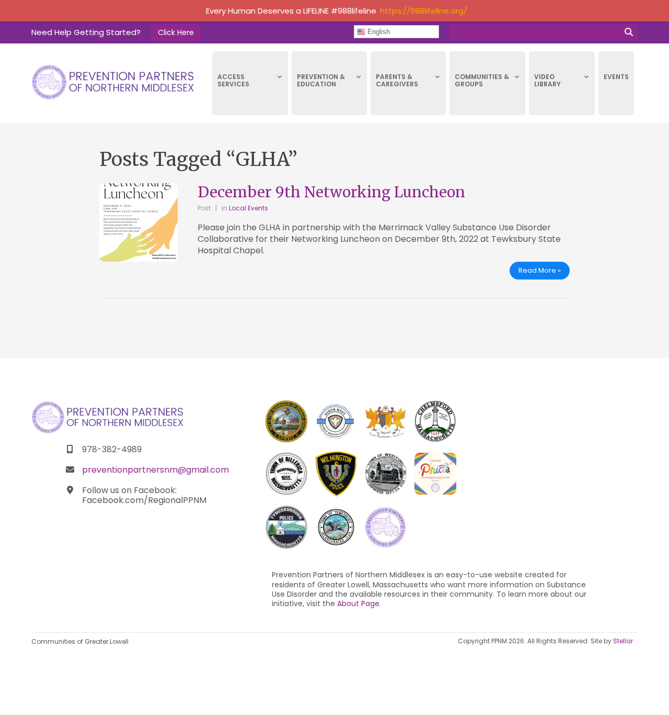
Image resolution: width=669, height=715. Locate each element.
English (377, 32)
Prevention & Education (321, 80)
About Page (358, 603)
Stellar (623, 640)
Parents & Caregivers (397, 80)
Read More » (539, 270)
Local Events (248, 208)
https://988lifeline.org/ (423, 10)
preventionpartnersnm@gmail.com (155, 470)
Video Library (547, 80)
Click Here (176, 32)
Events (616, 76)
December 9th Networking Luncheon (331, 192)
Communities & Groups (482, 80)
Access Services (233, 80)
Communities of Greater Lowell (80, 641)
